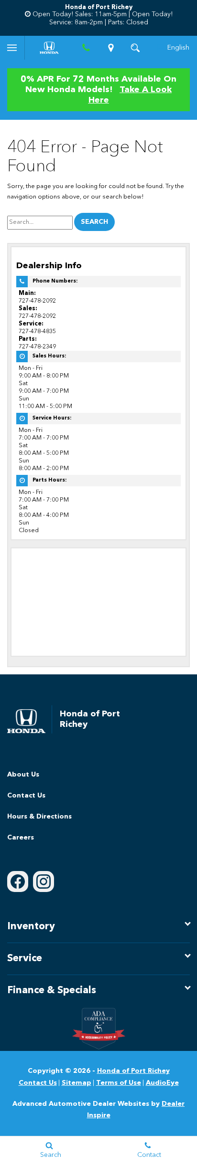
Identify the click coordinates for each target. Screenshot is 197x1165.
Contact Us (26, 795)
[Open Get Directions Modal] (110, 48)
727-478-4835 (37, 331)
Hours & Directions (39, 816)
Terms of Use (118, 1083)
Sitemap (76, 1083)
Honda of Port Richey (133, 1071)
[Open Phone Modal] (86, 48)
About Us (23, 774)
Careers (20, 837)
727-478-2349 (37, 347)
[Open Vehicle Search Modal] (135, 48)
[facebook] (17, 881)
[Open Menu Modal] (12, 48)
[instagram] (43, 881)
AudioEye (162, 1083)
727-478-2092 (37, 301)
